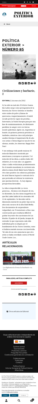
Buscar (19, 400)
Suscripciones (19, 349)
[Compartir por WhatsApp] (26, 83)
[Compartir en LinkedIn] (29, 83)
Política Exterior (19, 366)
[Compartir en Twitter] (23, 83)
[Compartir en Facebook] (20, 83)
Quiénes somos (19, 347)
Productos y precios (19, 351)
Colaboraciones (19, 358)
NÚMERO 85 (13, 49)
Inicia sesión (24, 289)
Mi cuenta (6, 400)
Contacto (4, 2)
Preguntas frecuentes (19, 353)
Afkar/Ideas (19, 370)
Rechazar (14, 395)
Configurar (23, 395)
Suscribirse (19, 283)
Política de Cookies (12, 392)
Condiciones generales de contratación (19, 355)
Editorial (6, 101)
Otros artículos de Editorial (18, 311)
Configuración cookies (21, 385)
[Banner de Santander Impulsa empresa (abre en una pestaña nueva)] (19, 6)
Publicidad (19, 360)
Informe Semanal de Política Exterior (19, 368)
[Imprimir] (35, 83)
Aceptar (5, 395)
